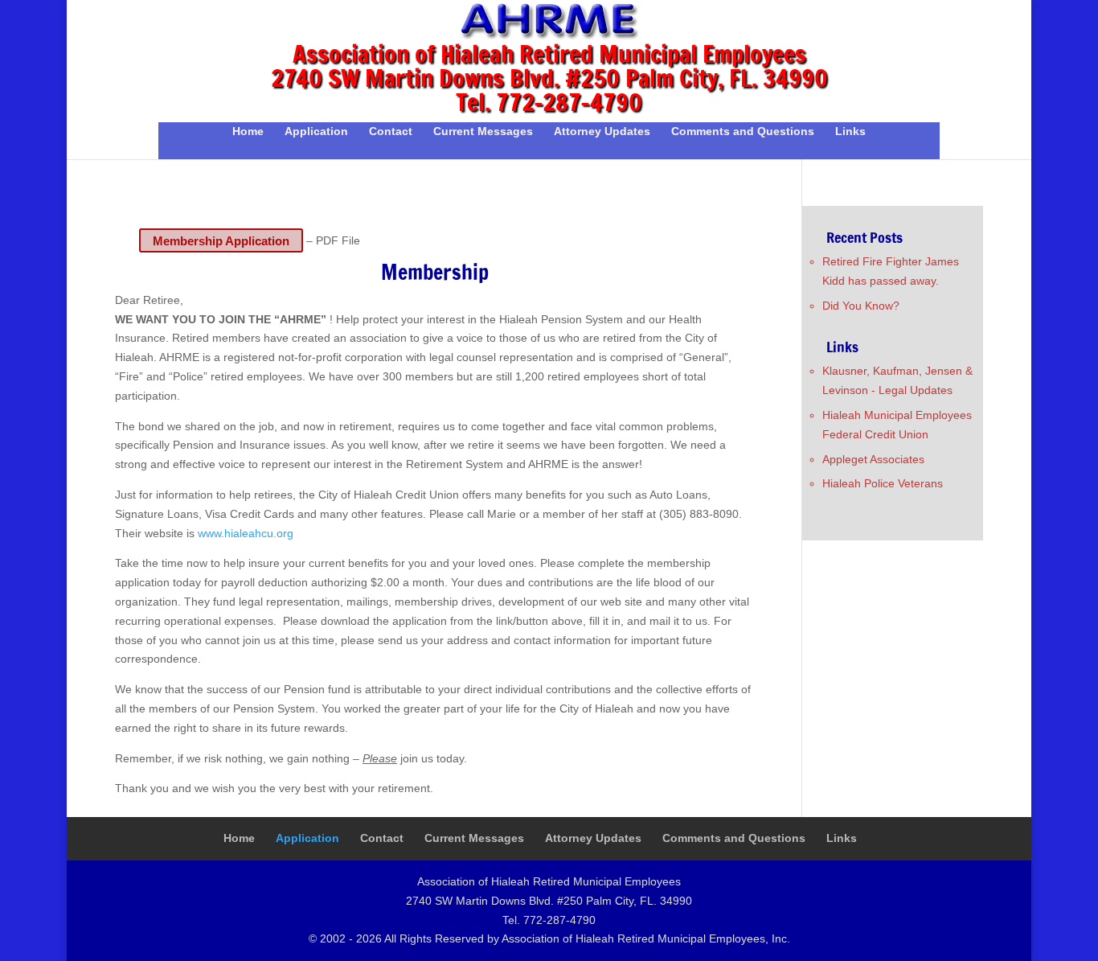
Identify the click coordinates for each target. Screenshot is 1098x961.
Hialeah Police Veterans (882, 483)
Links (850, 131)
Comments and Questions (742, 131)
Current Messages (483, 131)
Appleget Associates (873, 459)
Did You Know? (860, 305)
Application (316, 131)
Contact (390, 131)
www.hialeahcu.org (245, 533)
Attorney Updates (602, 131)
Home (248, 131)
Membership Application (221, 240)
